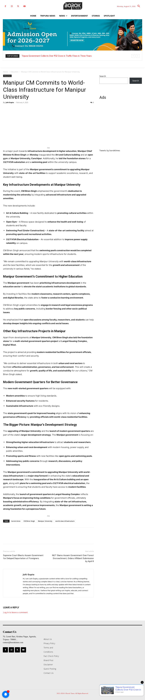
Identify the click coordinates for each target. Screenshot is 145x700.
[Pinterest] (19, 109)
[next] (137, 56)
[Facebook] (5, 6)
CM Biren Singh (29, 521)
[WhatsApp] (25, 109)
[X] (18, 6)
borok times (15, 521)
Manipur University (45, 521)
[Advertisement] (120, 126)
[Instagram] (11, 6)
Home (5, 72)
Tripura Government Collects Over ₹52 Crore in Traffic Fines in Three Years (57, 56)
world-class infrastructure (64, 521)
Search (102, 76)
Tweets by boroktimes (109, 150)
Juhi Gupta (10, 102)
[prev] (133, 56)
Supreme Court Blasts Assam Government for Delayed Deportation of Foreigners (23, 557)
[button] (138, 6)
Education (14, 72)
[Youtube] (24, 6)
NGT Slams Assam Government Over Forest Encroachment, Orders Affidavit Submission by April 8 (73, 558)
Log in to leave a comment (15, 612)
